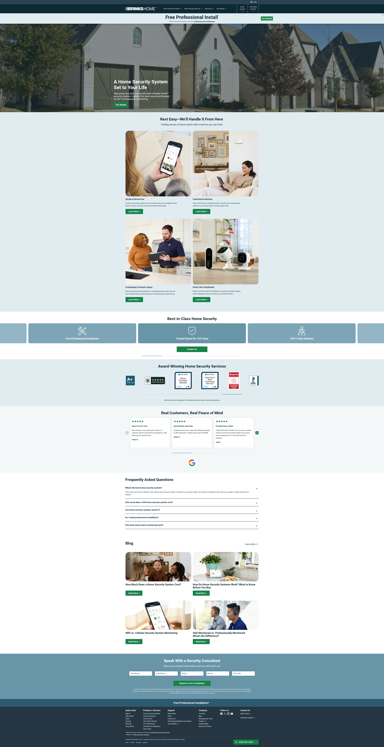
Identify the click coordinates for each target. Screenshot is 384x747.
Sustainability (203, 724)
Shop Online (130, 726)
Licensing (138, 742)
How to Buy (147, 729)
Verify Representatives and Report (180, 721)
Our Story (202, 714)
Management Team (206, 719)
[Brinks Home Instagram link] (228, 714)
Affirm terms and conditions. (142, 734)
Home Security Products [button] (171, 9)
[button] (253, 2)
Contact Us (171, 719)
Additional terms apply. (204, 21)
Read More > (134, 593)
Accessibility (172, 724)
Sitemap (145, 742)
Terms (177, 693)
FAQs (127, 719)
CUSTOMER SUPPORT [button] (253, 8)
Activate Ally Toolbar (246, 742)
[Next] (257, 432)
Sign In (128, 714)
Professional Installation (151, 726)
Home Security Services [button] (192, 9)
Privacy (132, 742)
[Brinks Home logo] (141, 8)
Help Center (130, 716)
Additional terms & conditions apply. (160, 732)
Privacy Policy (247, 691)
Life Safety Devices (150, 721)
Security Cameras (149, 716)
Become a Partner (205, 726)
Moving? (129, 724)
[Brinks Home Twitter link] (225, 714)
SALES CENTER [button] (242, 8)
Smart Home (147, 719)
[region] (192, 380)
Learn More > (134, 211)
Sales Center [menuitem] (245, 714)
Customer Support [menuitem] (247, 718)
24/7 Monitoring (149, 724)
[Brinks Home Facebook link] (221, 714)
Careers (201, 721)
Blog (200, 716)
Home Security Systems (151, 714)
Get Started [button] (220, 9)
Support (128, 721)
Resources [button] (208, 9)
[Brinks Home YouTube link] (232, 714)
